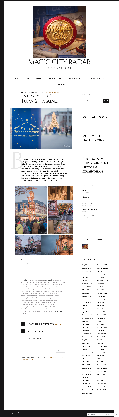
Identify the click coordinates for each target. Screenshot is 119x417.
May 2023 (85, 277)
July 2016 (85, 377)
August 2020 (101, 305)
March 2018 (86, 346)
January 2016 (86, 387)
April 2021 (85, 305)
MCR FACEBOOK (95, 117)
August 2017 (101, 355)
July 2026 (85, 265)
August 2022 (86, 287)
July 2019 (85, 321)
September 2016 (87, 374)
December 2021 (102, 296)
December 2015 (102, 387)
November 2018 (87, 334)
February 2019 (102, 327)
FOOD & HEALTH (74, 78)
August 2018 (101, 337)
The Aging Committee (89, 209)
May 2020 (100, 309)
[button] (31, 210)
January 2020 (101, 315)
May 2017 (85, 362)
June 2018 (100, 340)
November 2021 (87, 299)
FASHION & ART (59, 85)
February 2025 (102, 265)
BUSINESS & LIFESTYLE (95, 78)
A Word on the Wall (88, 216)
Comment (60, 351)
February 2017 (101, 365)
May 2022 (85, 290)
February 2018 (102, 346)
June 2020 (85, 309)
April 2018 (100, 343)
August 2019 (101, 318)
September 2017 (87, 355)
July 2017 (85, 359)
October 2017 (101, 352)
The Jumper (86, 197)
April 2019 (100, 324)
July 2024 (100, 271)
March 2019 (86, 327)
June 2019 (100, 321)
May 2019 (85, 324)
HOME (17, 78)
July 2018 (85, 340)
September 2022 (102, 284)
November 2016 (87, 371)
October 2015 (101, 390)
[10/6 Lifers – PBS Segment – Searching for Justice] (116, 37)
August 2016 (101, 374)
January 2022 (86, 296)
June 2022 (100, 287)
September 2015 (87, 393)
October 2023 (101, 274)
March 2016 (86, 384)
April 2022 (100, 290)
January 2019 (86, 330)
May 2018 (85, 343)
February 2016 (102, 384)
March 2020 (101, 312)
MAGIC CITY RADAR (33, 78)
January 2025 (86, 268)
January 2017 (86, 368)
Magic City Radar (59, 62)
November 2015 (87, 390)
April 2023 (100, 277)
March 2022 (86, 293)
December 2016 (102, 368)
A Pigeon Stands (87, 203)
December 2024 (102, 268)
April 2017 (100, 362)
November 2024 (87, 271)
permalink (24, 313)
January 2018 (86, 349)
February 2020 (87, 315)
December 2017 (102, 349)
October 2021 (101, 299)
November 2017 (87, 352)
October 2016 (101, 371)
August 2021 (101, 302)
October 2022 (87, 284)
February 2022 (102, 293)
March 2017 (86, 365)
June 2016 (100, 377)
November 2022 (102, 280)
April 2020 (85, 312)
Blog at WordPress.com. (17, 413)
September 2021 (87, 302)
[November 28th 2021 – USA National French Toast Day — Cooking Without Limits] (116, 40)
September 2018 (87, 337)
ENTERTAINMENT (54, 78)
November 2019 (87, 318)
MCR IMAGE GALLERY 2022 (93, 138)
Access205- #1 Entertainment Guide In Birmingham (95, 165)
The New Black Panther (90, 191)
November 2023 (87, 274)
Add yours (58, 324)
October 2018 (101, 334)
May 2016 (85, 380)
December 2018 (102, 330)
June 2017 (100, 359)
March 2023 (86, 280)
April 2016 (100, 380)
